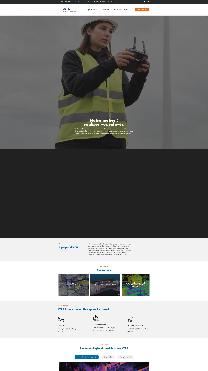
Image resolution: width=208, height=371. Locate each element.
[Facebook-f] (141, 2)
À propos (127, 9)
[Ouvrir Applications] (96, 9)
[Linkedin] (148, 2)
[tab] (87, 357)
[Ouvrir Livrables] (120, 9)
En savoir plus (73, 287)
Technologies (104, 9)
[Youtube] (145, 2)
